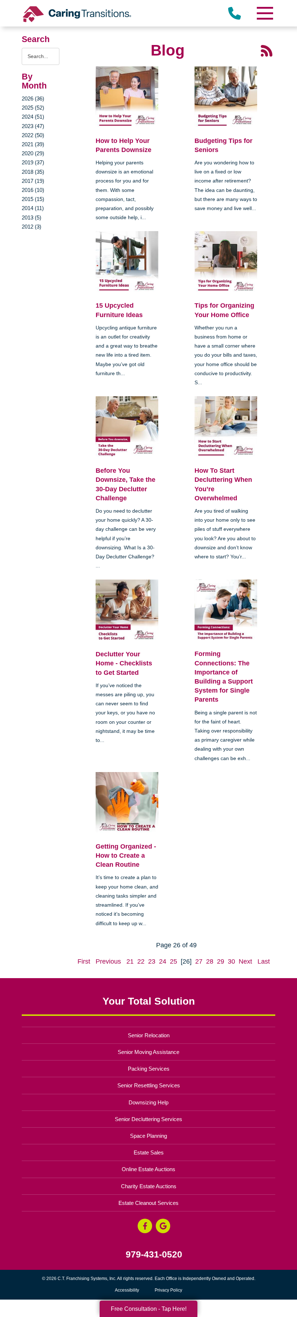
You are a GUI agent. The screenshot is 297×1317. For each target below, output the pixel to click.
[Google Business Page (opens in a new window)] (163, 1226)
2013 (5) (31, 217)
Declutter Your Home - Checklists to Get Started (124, 663)
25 (173, 961)
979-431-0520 (154, 1254)
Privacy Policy (168, 1290)
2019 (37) (33, 162)
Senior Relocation (149, 1035)
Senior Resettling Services (148, 1085)
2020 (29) (33, 153)
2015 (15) (33, 199)
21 (130, 961)
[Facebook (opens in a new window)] (145, 1226)
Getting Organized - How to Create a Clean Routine (126, 855)
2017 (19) (33, 181)
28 (209, 961)
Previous (108, 961)
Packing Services (149, 1069)
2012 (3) (31, 226)
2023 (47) (33, 126)
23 (151, 961)
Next (245, 961)
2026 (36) (33, 98)
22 (141, 961)
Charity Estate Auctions (148, 1186)
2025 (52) (33, 107)
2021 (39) (33, 144)
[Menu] (264, 13)
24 (162, 961)
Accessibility (127, 1290)
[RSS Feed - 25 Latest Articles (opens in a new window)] (266, 50)
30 (231, 961)
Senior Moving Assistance (148, 1052)
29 (220, 961)
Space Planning (148, 1136)
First (84, 961)
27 (198, 961)
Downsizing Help (148, 1102)
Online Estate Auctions (148, 1169)
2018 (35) (33, 172)
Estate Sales (149, 1152)
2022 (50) (33, 135)
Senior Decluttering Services (148, 1119)
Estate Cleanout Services (148, 1203)
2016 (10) (33, 190)
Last (264, 961)
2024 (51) (33, 117)
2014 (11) (33, 208)
